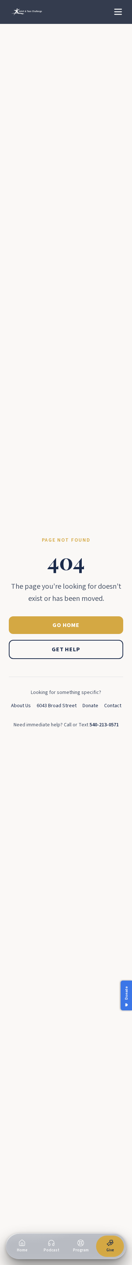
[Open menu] (118, 12)
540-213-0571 (104, 725)
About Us (21, 705)
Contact (112, 705)
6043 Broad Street (57, 705)
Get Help (66, 649)
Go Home (66, 625)
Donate (90, 705)
